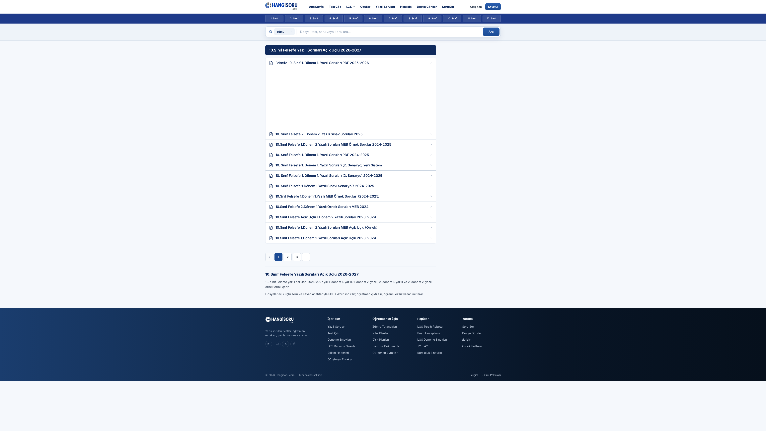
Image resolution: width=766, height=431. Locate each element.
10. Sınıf (452, 18)
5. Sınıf (353, 18)
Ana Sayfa (316, 7)
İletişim (467, 339)
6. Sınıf (373, 18)
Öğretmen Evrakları (340, 359)
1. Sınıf (274, 18)
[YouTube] (277, 344)
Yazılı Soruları (385, 7)
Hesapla (406, 7)
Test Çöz (335, 7)
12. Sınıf (491, 18)
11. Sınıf (472, 18)
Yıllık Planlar (380, 333)
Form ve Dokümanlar (386, 346)
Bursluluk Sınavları (429, 352)
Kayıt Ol (493, 6)
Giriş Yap (476, 6)
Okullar (365, 7)
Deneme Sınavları (339, 339)
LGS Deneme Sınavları (342, 346)
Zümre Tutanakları (384, 326)
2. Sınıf (294, 18)
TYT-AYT (423, 346)
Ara (491, 32)
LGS (349, 7)
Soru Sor (448, 7)
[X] (285, 344)
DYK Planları (380, 339)
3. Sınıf (314, 18)
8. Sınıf (413, 18)
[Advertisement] (351, 99)
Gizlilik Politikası (472, 346)
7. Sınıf (393, 18)
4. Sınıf (333, 18)
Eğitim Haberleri (338, 352)
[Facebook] (293, 344)
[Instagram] (268, 344)
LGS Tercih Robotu (430, 326)
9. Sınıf (432, 18)
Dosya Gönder (427, 7)
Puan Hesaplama (428, 333)
